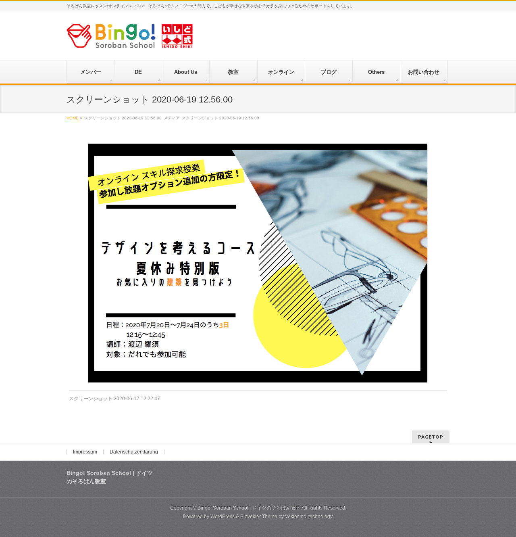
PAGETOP (430, 436)
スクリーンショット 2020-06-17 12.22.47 (114, 398)
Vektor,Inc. (296, 516)
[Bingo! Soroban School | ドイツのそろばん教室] (130, 38)
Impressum (85, 451)
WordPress (222, 516)
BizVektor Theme (258, 516)
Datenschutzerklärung (134, 451)
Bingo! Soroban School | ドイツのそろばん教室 (249, 508)
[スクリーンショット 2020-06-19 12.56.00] (258, 263)
